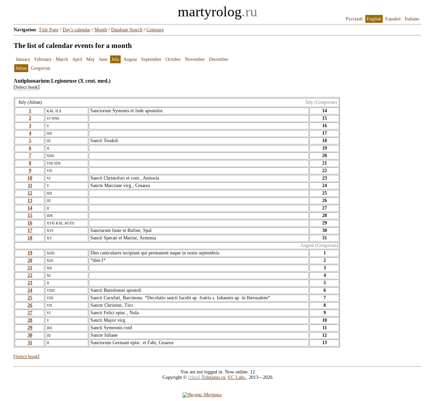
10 (30, 178)
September (151, 59)
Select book (26, 356)
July (115, 59)
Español (393, 18)
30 (30, 335)
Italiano (412, 18)
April (77, 59)
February (43, 59)
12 (30, 193)
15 (30, 215)
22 (30, 275)
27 (30, 312)
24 (30, 290)
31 (30, 342)
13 (30, 200)
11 (30, 185)
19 (30, 252)
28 (30, 320)
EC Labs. (237, 377)
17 (30, 230)
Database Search (126, 29)
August (130, 59)
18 (30, 237)
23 (30, 282)
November (195, 59)
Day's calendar (76, 29)
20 (30, 260)
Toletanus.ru (206, 377)
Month (100, 29)
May (90, 59)
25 (30, 297)
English (374, 18)
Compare (155, 29)
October (173, 59)
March (62, 59)
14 (30, 208)
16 (30, 222)
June (103, 59)
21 (30, 267)
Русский (354, 18)
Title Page (48, 29)
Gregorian (40, 68)
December (218, 59)
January (23, 59)
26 (30, 305)
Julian (21, 68)
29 (30, 327)
